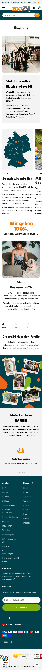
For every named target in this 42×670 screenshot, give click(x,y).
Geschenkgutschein (10, 517)
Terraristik (27, 501)
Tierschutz (6, 530)
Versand (5, 497)
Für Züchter (7, 526)
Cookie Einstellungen (7, 552)
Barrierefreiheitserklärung (10, 559)
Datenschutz (15, 666)
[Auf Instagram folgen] (9, 618)
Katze (25, 492)
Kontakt (5, 492)
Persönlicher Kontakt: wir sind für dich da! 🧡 (21, 2)
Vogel (25, 510)
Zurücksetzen (26, 15)
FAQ (4, 488)
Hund (25, 488)
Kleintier (26, 505)
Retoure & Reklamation (7, 511)
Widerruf (32, 666)
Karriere (5, 546)
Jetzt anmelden (21, 607)
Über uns (6, 521)
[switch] (5, 665)
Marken (26, 518)
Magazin (26, 523)
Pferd (25, 514)
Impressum (24, 666)
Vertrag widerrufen (10, 505)
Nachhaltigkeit (8, 535)
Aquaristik (27, 497)
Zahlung (5, 501)
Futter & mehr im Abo (9, 540)
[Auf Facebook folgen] (3, 618)
